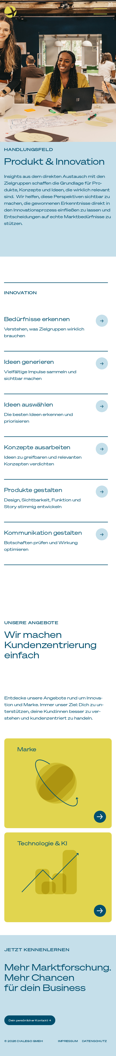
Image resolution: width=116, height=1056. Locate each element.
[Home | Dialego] (12, 14)
